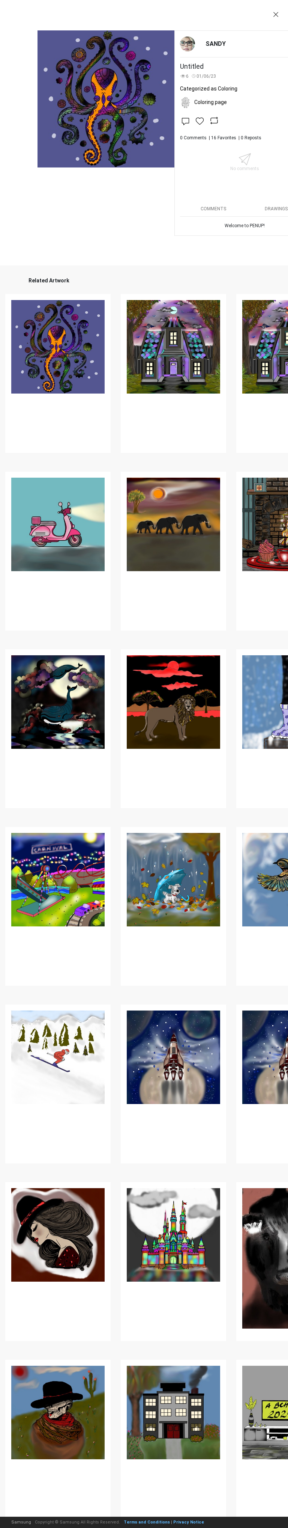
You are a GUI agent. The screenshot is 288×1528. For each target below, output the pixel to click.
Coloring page (210, 102)
